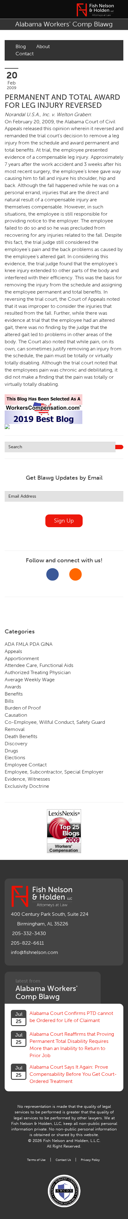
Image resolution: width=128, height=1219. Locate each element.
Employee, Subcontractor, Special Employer (54, 772)
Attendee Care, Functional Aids (39, 665)
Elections (15, 757)
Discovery (16, 743)
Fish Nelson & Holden (95, 9)
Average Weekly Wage (30, 680)
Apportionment (22, 658)
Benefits (14, 694)
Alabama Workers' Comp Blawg (64, 24)
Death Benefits (21, 736)
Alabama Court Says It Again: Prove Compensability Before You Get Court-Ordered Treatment (73, 1074)
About (43, 46)
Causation (16, 715)
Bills (9, 701)
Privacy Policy (90, 1160)
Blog (21, 46)
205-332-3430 (29, 933)
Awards (13, 687)
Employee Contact (26, 765)
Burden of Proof (23, 708)
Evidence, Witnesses (27, 779)
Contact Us (63, 1160)
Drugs (11, 751)
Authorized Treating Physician (38, 672)
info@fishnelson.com (34, 952)
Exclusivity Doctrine (27, 786)
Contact (25, 54)
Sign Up (64, 520)
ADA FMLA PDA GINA (29, 644)
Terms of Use (36, 1160)
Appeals (13, 651)
